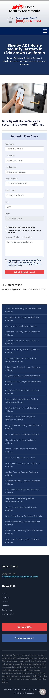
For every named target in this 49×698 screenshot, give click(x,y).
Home (9, 58)
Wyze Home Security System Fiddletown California (23, 541)
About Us (6, 597)
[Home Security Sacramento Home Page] (24, 8)
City (7, 202)
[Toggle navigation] (45, 31)
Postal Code (10, 190)
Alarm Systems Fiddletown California (21, 326)
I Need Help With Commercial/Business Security (24, 231)
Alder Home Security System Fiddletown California (22, 333)
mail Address (11, 167)
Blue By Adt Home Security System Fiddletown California (20, 359)
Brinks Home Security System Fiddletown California (23, 368)
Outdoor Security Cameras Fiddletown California (21, 473)
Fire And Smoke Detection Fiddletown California (21, 409)
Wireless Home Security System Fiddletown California (24, 532)
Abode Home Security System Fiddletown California (23, 310)
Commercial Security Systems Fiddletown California (23, 383)
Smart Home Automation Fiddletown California (21, 508)
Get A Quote (24, 626)
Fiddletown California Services (27, 58)
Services (5, 606)
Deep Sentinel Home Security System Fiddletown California (21, 400)
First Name (9, 144)
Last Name (9, 155)
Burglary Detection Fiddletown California (22, 375)
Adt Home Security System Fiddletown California (22, 319)
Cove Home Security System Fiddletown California (22, 392)
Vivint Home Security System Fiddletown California (22, 523)
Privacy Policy (8, 614)
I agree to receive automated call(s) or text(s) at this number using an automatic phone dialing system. (25, 263)
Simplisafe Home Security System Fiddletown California (19, 500)
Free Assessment (24, 638)
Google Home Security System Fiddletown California (23, 427)
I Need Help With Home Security (21, 227)
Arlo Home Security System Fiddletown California (22, 342)
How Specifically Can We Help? (18, 237)
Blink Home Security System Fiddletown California (22, 351)
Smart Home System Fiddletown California (23, 516)
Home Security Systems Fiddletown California (20, 441)
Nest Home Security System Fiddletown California (22, 464)
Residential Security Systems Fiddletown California (22, 482)
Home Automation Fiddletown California (22, 434)
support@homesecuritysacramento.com (25, 289)
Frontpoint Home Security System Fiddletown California (20, 418)
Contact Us (7, 610)
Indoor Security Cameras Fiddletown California (21, 450)
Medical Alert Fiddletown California (20, 457)
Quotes (5, 601)
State (7, 214)
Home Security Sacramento (27, 689)
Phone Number (11, 179)
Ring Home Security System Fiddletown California (22, 491)
